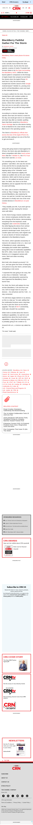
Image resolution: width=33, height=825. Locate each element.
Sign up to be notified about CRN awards (15, 543)
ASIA (3, 8)
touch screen (15, 374)
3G (27, 79)
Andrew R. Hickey (8, 46)
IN (7, 8)
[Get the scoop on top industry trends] (9, 691)
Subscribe (6, 751)
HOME (4, 31)
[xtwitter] (13, 796)
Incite (10, 384)
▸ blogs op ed (11, 31)
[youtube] (17, 796)
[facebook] (3, 796)
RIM (19, 380)
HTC (25, 380)
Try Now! (25, 2)
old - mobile (6, 390)
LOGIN (27, 13)
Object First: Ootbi (9, 529)
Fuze (4, 382)
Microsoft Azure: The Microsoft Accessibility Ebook (16, 526)
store (21, 372)
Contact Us (5, 782)
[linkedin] (8, 796)
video (15, 386)
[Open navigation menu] (2, 12)
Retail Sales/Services (9, 392)
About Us (4, 778)
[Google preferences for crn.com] (8, 51)
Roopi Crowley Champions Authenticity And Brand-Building (14, 410)
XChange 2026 (24, 16)
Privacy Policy (17, 802)
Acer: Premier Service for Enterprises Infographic (16, 520)
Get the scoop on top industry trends (14, 683)
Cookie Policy (26, 802)
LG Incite (18, 158)
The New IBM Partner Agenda (9, 661)
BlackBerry (16, 370)
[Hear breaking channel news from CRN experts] (9, 705)
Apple (12, 376)
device (5, 376)
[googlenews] (22, 796)
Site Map (3, 806)
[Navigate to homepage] (16, 10)
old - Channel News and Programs (13, 388)
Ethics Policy (5, 786)
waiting (17, 384)
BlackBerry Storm (8, 55)
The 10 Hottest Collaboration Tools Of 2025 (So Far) (16, 414)
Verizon (5, 372)
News (4, 35)
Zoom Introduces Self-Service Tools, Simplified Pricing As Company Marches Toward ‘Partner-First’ (15, 419)
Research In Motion (9, 380)
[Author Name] (6, 343)
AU (10, 8)
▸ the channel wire (22, 31)
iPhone (19, 376)
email (13, 378)
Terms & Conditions (6, 802)
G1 (26, 382)
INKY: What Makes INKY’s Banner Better (14, 532)
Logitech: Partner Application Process (13, 523)
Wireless (14, 372)
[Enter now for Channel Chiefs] (9, 555)
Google (28, 83)
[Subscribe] (20, 755)
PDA (15, 390)
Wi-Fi (18, 307)
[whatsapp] (27, 796)
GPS (20, 378)
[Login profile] (31, 13)
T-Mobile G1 (15, 155)
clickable (6, 378)
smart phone (18, 55)
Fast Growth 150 (14, 16)
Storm (25, 370)
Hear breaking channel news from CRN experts (14, 697)
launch (5, 374)
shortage (25, 384)
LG (4, 384)
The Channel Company (8, 790)
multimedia (16, 224)
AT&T (11, 382)
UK (26, 8)
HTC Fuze (26, 155)
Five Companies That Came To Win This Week (15, 430)
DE (23, 8)
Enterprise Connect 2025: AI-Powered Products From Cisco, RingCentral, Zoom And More (16, 425)
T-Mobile (19, 382)
